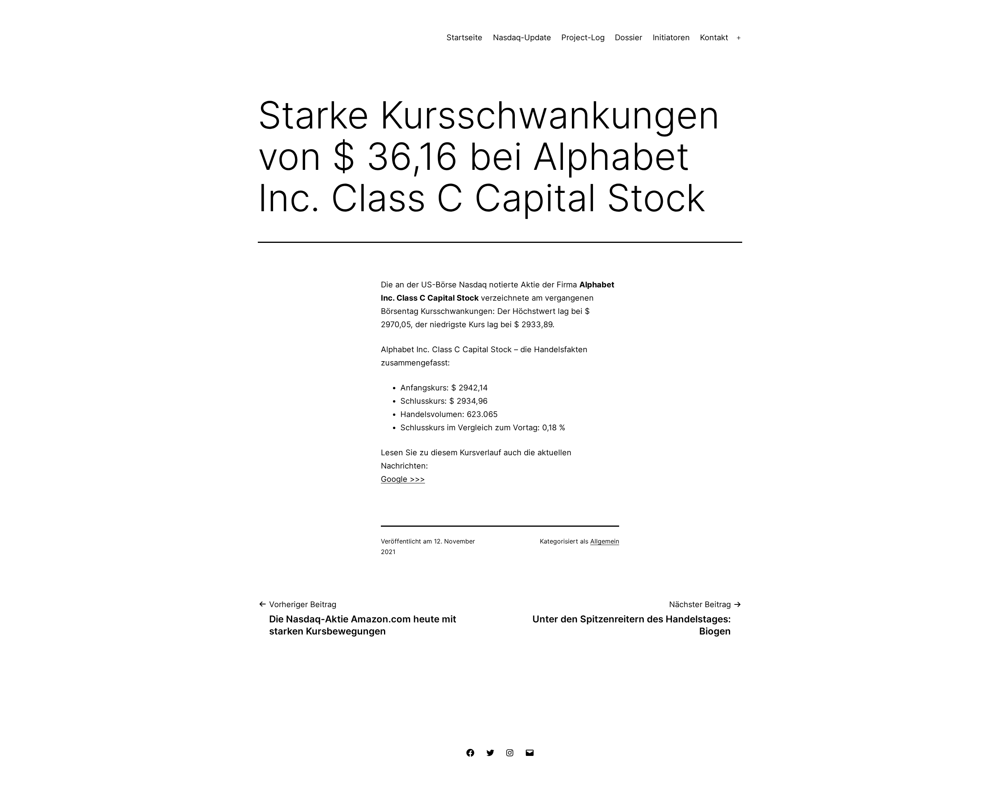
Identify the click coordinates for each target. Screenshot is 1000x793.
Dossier (628, 37)
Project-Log (583, 37)
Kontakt (714, 37)
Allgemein (604, 541)
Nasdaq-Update (522, 37)
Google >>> (403, 479)
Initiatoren (671, 37)
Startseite (464, 37)
